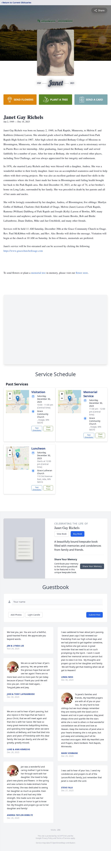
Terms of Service (63, 838)
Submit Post (94, 614)
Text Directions (37, 429)
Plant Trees (48, 428)
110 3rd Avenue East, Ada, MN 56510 (44, 479)
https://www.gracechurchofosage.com (23, 250)
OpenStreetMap (58, 843)
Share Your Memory (92, 566)
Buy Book (77, 533)
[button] (17, 399)
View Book (61, 533)
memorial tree (38, 272)
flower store (82, 272)
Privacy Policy (47, 838)
